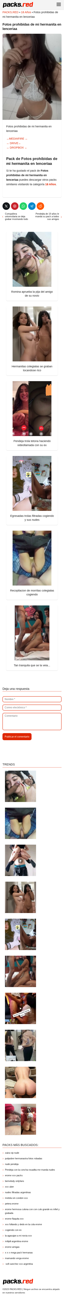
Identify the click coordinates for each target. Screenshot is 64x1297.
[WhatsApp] (23, 206)
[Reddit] (40, 206)
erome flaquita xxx (14, 1218)
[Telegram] (32, 206)
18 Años (26, 12)
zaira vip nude (12, 1152)
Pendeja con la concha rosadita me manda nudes (30, 1169)
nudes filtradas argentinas (18, 1192)
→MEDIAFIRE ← (17, 138)
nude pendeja (11, 1164)
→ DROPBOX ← (16, 147)
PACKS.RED (10, 12)
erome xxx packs (14, 1175)
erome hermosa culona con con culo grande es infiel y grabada (32, 1211)
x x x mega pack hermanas (19, 1252)
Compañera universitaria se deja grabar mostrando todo (16, 216)
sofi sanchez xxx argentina (19, 1263)
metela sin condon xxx (16, 1198)
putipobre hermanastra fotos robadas (23, 1158)
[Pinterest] (14, 206)
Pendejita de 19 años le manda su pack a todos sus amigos (47, 216)
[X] (6, 206)
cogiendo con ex (13, 1230)
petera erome (11, 1203)
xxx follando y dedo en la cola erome (23, 1224)
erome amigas (12, 1247)
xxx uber (9, 1186)
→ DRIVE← (13, 143)
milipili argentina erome (16, 1241)
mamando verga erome (17, 1258)
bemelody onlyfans (14, 1181)
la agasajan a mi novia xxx (18, 1235)
